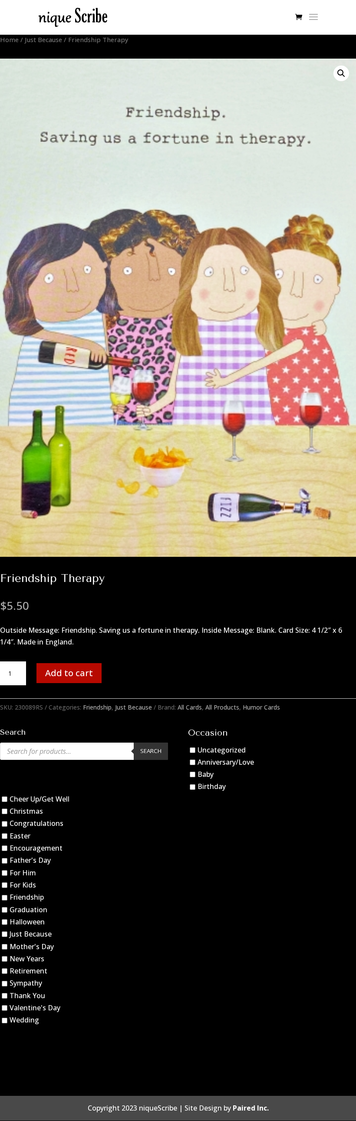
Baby (206, 774)
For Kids (23, 885)
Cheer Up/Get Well (39, 799)
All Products (222, 707)
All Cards (190, 707)
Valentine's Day (35, 1008)
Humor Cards (261, 707)
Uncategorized (222, 750)
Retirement (28, 971)
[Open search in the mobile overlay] (84, 751)
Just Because (43, 39)
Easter (20, 836)
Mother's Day (32, 946)
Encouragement (36, 848)
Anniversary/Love (226, 762)
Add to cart (69, 673)
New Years (27, 958)
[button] (341, 73)
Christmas (26, 811)
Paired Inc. (251, 1108)
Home (9, 39)
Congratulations (36, 823)
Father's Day (30, 860)
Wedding (24, 1020)
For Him (23, 873)
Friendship (97, 707)
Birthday (212, 787)
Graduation (28, 909)
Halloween (27, 922)
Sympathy (26, 983)
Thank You (27, 995)
